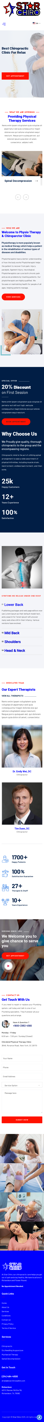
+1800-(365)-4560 (22, 1025)
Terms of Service (9, 1328)
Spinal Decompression (11, 1359)
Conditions (6, 1315)
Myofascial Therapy (17, 180)
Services (5, 1311)
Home (4, 1303)
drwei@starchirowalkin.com (13, 1381)
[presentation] (18, 197)
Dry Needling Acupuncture (12, 1350)
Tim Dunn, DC (22, 828)
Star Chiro (17, 1417)
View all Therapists (12, 696)
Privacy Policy (7, 1324)
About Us (5, 1307)
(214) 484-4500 (10, 1376)
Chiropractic (7, 1346)
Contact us (6, 1320)
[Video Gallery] (8, 966)
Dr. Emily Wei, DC (22, 771)
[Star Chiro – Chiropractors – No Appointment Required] (22, 9)
